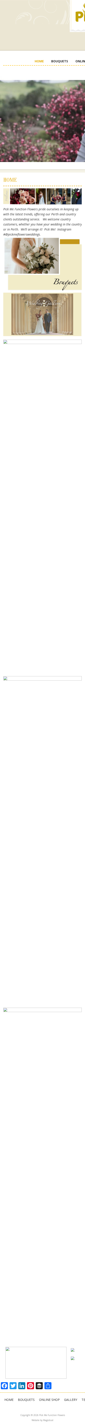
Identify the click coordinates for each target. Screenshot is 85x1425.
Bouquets (59, 61)
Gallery (70, 1400)
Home (39, 61)
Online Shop (49, 1400)
